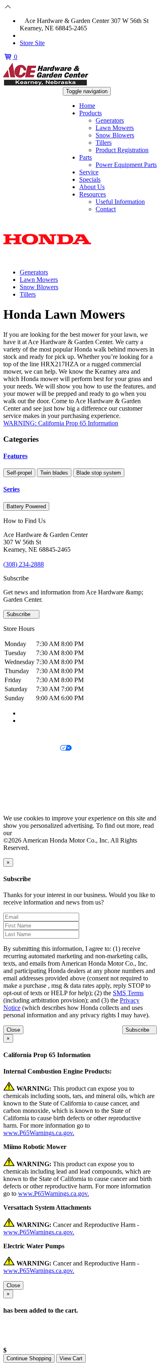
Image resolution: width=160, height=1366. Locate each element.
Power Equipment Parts (126, 164)
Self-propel (19, 473)
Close (13, 1030)
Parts (85, 157)
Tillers (104, 142)
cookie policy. (32, 832)
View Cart (70, 1358)
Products (90, 113)
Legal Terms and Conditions (40, 762)
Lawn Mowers (115, 127)
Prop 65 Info (19, 790)
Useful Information (120, 201)
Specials (90, 179)
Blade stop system (98, 473)
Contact (106, 209)
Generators (110, 120)
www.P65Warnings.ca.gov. (38, 1132)
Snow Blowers (115, 135)
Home (87, 105)
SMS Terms (18, 776)
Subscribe (19, 614)
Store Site (32, 42)
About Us (92, 186)
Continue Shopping (29, 1358)
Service (88, 172)
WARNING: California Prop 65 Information (60, 423)
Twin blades (54, 473)
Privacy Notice (22, 734)
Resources (92, 194)
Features (15, 455)
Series (11, 489)
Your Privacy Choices (31, 748)
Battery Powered (26, 506)
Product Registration (122, 149)
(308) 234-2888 (45, 35)
